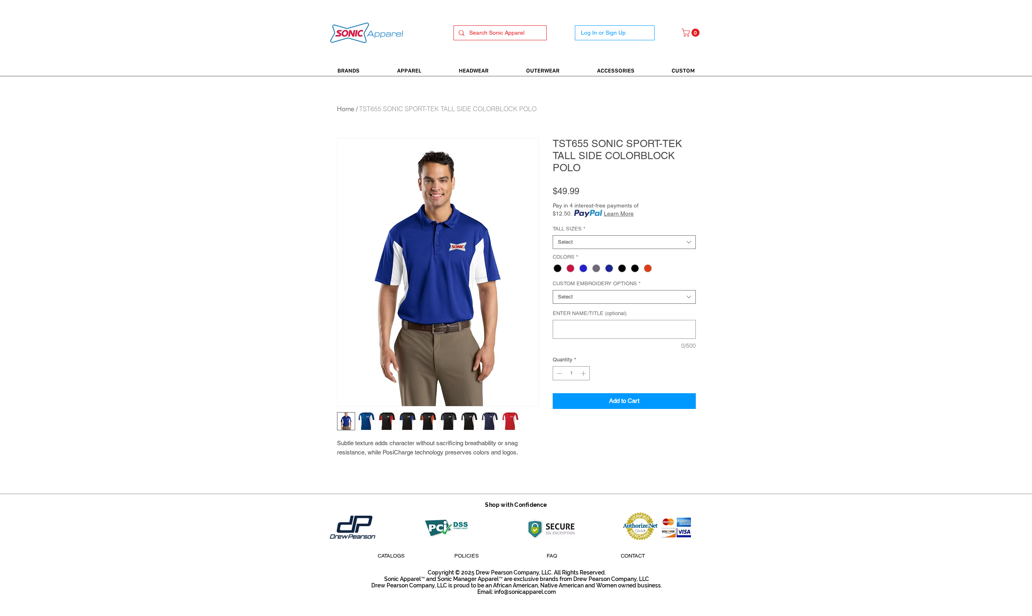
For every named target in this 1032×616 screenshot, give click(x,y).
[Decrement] (559, 373)
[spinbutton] (571, 373)
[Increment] (584, 373)
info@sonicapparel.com (525, 592)
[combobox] (624, 242)
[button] (691, 33)
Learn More (619, 213)
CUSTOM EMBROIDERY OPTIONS (597, 283)
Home (345, 109)
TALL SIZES (569, 229)
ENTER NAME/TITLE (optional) (589, 313)
